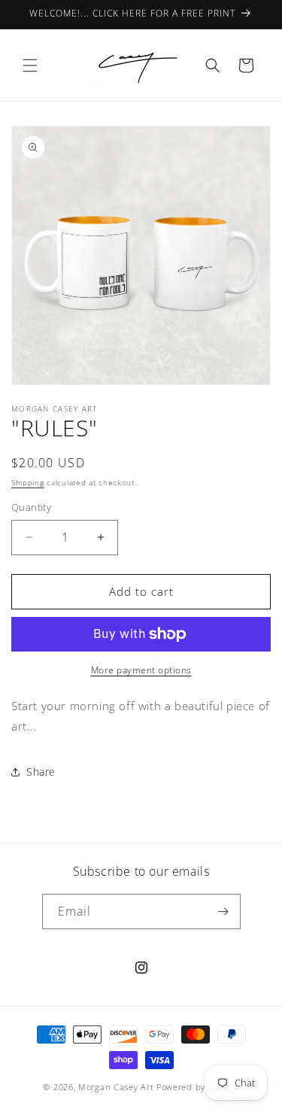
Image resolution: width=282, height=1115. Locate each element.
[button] (30, 65)
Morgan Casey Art (115, 1086)
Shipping (27, 482)
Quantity (31, 507)
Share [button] (41, 771)
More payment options (141, 670)
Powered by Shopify (197, 1086)
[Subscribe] (223, 911)
